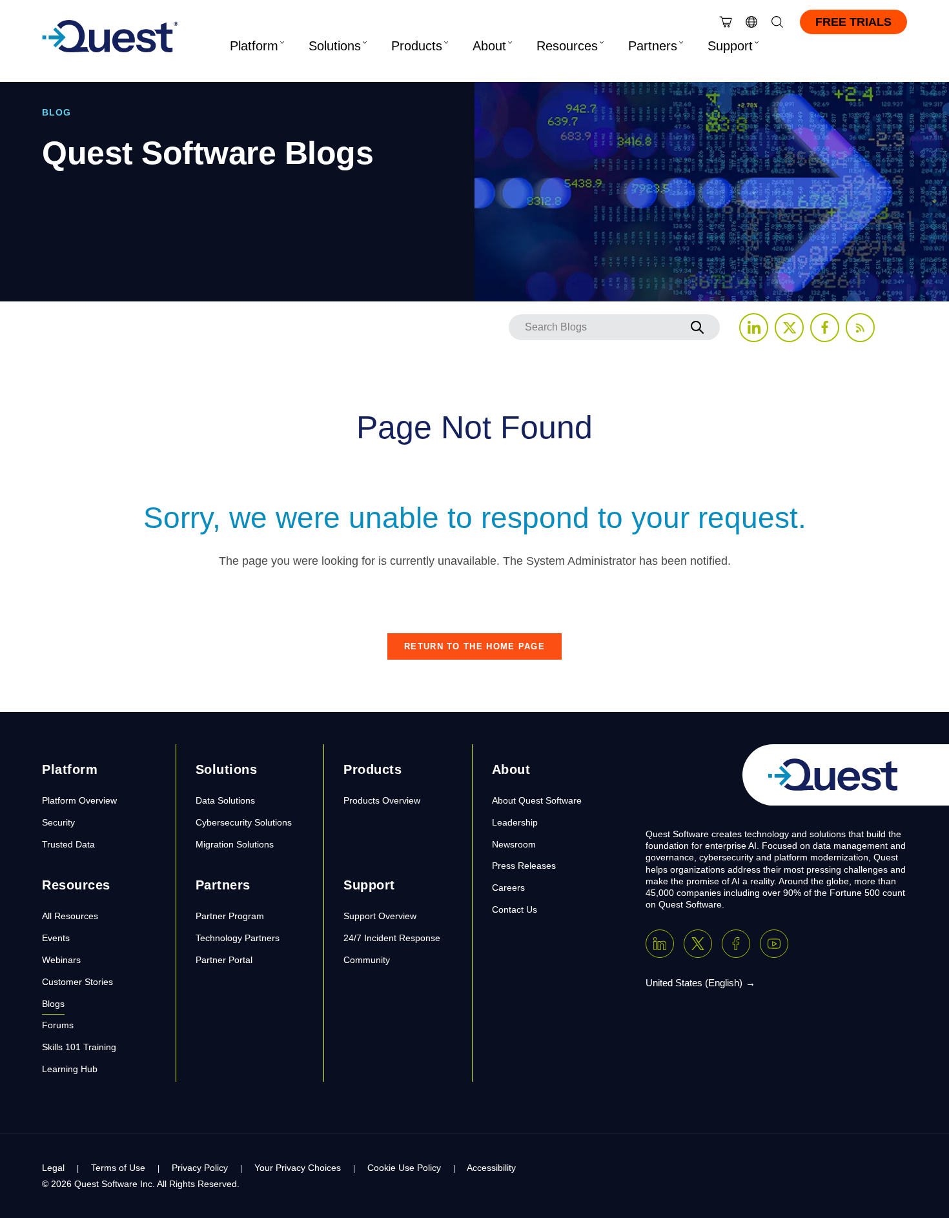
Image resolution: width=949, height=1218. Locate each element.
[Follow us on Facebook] (824, 327)
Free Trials (853, 21)
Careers (508, 887)
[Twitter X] (698, 943)
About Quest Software (537, 800)
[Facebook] (736, 943)
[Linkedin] (660, 943)
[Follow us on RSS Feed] (860, 327)
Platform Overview (79, 800)
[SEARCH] (697, 327)
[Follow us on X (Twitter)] (789, 327)
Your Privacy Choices (297, 1167)
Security (58, 822)
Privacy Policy (200, 1167)
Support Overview (379, 916)
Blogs (53, 1004)
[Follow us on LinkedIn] (753, 327)
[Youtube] (774, 943)
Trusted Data (68, 844)
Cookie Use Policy (404, 1167)
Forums (58, 1025)
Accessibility (491, 1167)
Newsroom (514, 844)
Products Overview (381, 800)
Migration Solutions (235, 844)
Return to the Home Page (474, 646)
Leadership (515, 822)
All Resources (70, 916)
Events (56, 938)
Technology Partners (238, 938)
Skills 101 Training (79, 1047)
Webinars (61, 960)
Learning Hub (69, 1069)
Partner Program (230, 916)
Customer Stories (77, 982)
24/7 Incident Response (391, 938)
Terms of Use (118, 1167)
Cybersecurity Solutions (244, 822)
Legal (53, 1167)
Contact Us (514, 909)
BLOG (56, 112)
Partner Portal (224, 960)
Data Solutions (225, 800)
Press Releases (524, 865)
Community (366, 960)
